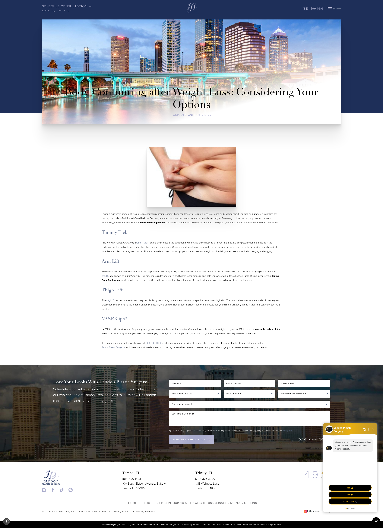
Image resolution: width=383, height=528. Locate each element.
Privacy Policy (288, 430)
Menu (337, 8)
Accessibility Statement (143, 511)
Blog (146, 503)
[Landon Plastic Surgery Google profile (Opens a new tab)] (70, 490)
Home (132, 503)
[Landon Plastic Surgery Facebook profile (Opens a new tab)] (55, 490)
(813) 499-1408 (313, 8)
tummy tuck (142, 242)
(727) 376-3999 (205, 479)
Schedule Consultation (189, 439)
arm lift (105, 275)
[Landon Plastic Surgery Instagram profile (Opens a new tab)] (46, 490)
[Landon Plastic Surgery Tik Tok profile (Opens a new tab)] (64, 490)
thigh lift (110, 300)
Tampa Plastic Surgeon (113, 347)
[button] (6, 521)
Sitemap (106, 511)
